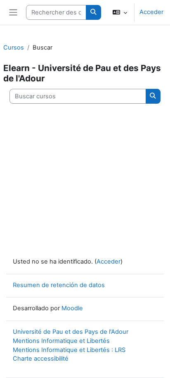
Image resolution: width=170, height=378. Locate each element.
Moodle (72, 308)
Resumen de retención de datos (59, 285)
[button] (119, 12)
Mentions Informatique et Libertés (61, 341)
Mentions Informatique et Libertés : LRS (69, 350)
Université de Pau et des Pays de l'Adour (70, 331)
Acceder (151, 12)
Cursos (13, 47)
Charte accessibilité (40, 358)
